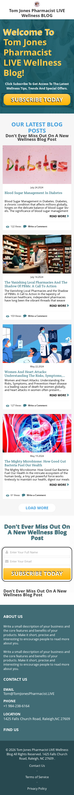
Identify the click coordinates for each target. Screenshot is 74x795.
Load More (37, 507)
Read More (58, 216)
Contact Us (37, 766)
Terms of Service (37, 777)
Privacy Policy (37, 788)
